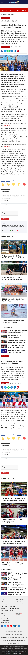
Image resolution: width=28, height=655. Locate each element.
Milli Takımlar (18, 601)
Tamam (19, 653)
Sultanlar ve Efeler (19, 604)
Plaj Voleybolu (11, 14)
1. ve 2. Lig (4, 599)
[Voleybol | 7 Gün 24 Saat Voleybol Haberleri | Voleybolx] (14, 2)
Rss (6, 631)
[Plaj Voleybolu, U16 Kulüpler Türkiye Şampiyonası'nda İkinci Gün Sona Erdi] (14, 247)
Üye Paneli (13, 606)
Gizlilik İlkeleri (18, 634)
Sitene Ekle (10, 631)
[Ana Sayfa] (1, 14)
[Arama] (26, 2)
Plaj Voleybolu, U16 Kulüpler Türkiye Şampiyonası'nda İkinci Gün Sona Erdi (13, 257)
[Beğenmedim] (19, 182)
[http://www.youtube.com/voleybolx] (11, 626)
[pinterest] (18, 51)
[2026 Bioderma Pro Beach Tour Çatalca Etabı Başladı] (14, 311)
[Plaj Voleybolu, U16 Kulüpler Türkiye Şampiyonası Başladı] (14, 268)
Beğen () (9, 230)
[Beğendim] (3, 182)
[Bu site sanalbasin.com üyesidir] (18, 613)
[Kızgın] (24, 182)
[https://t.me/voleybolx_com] (19, 626)
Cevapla (4, 230)
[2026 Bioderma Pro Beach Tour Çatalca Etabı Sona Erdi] (14, 290)
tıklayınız (7, 125)
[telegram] (11, 51)
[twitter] (5, 51)
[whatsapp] (8, 51)
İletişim (20, 631)
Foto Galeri (4, 606)
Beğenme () (15, 230)
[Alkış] (8, 182)
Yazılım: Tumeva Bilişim (14, 643)
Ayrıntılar (15, 653)
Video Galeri (4, 608)
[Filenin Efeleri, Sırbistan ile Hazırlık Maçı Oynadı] (14, 399)
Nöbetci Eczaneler (5, 620)
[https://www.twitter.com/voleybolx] (5, 626)
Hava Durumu (4, 616)
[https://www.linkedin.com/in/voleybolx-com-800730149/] (14, 626)
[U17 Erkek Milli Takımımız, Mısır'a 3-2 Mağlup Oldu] (14, 510)
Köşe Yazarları (4, 610)
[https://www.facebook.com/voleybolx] (2, 626)
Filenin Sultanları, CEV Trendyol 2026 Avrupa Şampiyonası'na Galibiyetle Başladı (13, 564)
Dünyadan (4, 601)
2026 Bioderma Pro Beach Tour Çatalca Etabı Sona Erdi (13, 300)
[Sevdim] (14, 182)
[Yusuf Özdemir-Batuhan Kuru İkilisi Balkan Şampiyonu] (14, 63)
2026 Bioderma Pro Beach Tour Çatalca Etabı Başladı (13, 321)
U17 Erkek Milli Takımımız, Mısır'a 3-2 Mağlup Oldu (13, 521)
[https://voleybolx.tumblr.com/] (16, 626)
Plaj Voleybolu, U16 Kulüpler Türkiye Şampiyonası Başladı (12, 278)
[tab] (5, 191)
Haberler (5, 14)
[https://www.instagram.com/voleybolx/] (8, 626)
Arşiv (11, 610)
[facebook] (2, 51)
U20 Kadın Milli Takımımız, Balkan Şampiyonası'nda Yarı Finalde (13, 542)
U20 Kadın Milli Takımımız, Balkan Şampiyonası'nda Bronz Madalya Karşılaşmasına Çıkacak (13, 499)
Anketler (3, 613)
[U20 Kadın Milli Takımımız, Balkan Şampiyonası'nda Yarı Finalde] (14, 532)
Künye (15, 631)
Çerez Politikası (10, 634)
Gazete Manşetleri (5, 618)
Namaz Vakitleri (5, 622)
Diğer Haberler (19, 599)
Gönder (5, 218)
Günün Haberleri (14, 608)
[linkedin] (15, 51)
